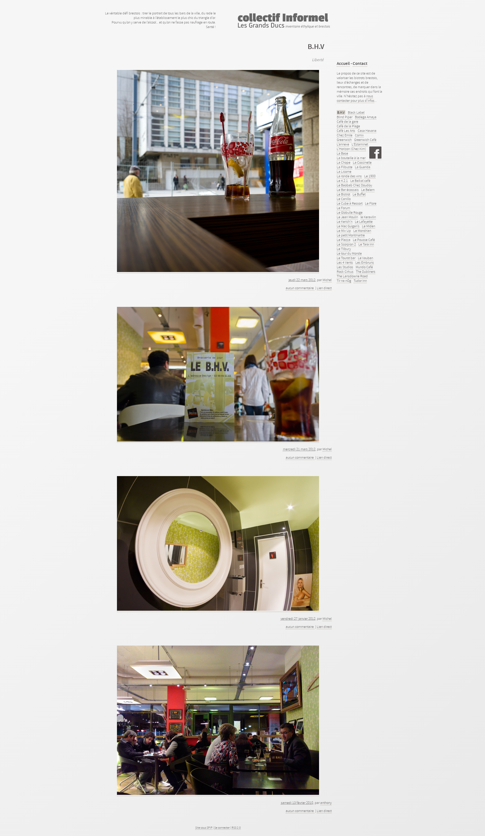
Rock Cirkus (345, 271)
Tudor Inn (360, 280)
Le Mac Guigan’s (348, 226)
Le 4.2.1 (342, 180)
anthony (326, 802)
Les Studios (345, 267)
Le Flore (370, 203)
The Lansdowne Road (352, 276)
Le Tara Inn (366, 244)
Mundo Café (364, 267)
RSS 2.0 (236, 827)
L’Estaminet (360, 144)
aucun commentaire (300, 288)
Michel (327, 280)
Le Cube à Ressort (349, 203)
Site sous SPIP (203, 827)
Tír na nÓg (344, 280)
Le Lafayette (364, 221)
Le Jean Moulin (347, 217)
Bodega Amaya (365, 117)
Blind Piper (344, 117)
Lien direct (324, 288)
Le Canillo (344, 198)
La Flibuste (344, 167)
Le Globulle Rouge (349, 212)
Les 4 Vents (345, 262)
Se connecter (222, 827)
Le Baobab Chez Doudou (354, 185)
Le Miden (368, 226)
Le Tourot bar (346, 258)
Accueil (343, 63)
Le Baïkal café (360, 180)
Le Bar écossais (348, 189)
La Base (342, 153)
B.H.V (341, 112)
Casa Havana (367, 130)
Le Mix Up (344, 230)
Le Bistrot (343, 194)
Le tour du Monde (349, 253)
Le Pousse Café (364, 239)
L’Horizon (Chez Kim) (351, 148)
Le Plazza (343, 239)
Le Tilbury (344, 249)
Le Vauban (365, 258)
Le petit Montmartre (351, 235)
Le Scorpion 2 (346, 244)
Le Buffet (359, 194)
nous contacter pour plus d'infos (355, 98)
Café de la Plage (348, 126)
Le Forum (343, 208)
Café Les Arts (346, 130)
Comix (359, 135)
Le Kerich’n (344, 221)
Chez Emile (344, 135)
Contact (360, 63)
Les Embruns (364, 262)
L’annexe (343, 144)
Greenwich (344, 139)
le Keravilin (368, 217)
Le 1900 (370, 176)
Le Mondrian (362, 230)
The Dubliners (365, 271)
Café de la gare (347, 121)
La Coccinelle (362, 162)
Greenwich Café (365, 139)
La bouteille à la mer (351, 158)
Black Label (356, 112)
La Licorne (344, 171)
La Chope (343, 162)
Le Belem (368, 189)
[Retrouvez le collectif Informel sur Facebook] (375, 157)
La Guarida (362, 167)
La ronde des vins (349, 176)
